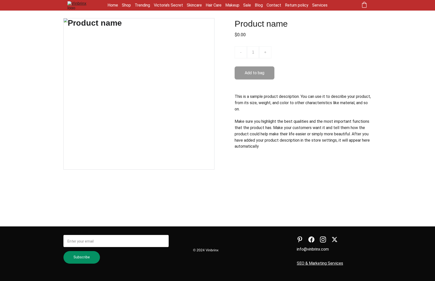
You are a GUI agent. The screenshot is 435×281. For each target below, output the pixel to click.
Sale (247, 5)
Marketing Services (326, 263)
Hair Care (214, 5)
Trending (142, 5)
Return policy (296, 5)
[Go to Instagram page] (323, 239)
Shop (126, 5)
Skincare (194, 5)
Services (320, 5)
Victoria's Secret (168, 5)
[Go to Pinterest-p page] (300, 239)
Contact (274, 5)
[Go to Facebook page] (311, 239)
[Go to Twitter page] (335, 239)
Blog (259, 5)
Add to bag (254, 72)
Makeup (232, 5)
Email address (75, 231)
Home (112, 5)
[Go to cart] (364, 5)
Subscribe (82, 257)
